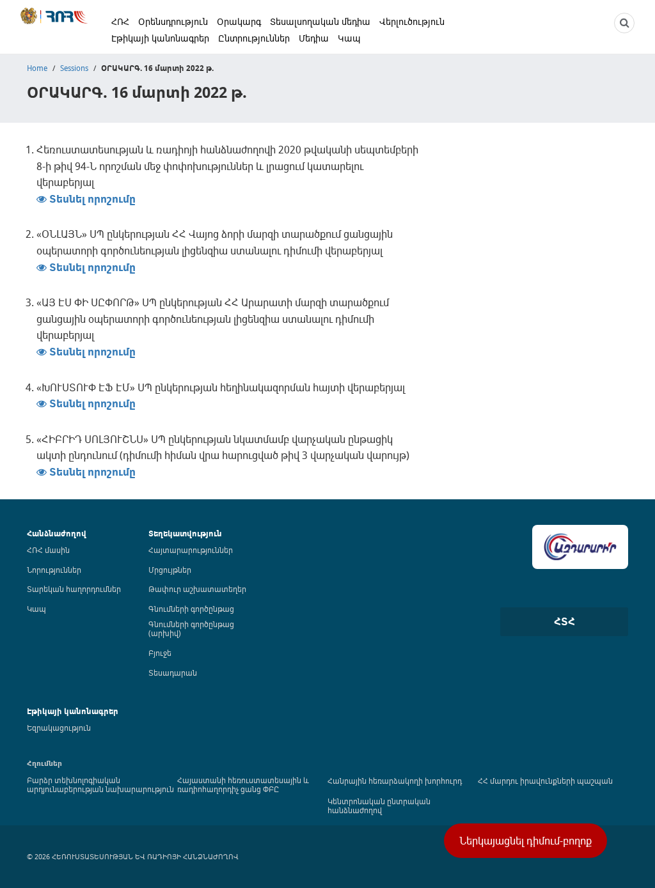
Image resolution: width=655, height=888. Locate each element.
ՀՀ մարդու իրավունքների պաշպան (545, 780)
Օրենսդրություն (173, 21)
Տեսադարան (172, 672)
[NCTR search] (624, 23)
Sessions (74, 68)
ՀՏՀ (564, 621)
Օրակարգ (239, 21)
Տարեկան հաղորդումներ (74, 588)
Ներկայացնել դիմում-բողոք (525, 841)
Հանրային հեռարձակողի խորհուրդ (395, 780)
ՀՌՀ (120, 21)
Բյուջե (159, 652)
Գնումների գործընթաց (191, 608)
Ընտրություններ (254, 38)
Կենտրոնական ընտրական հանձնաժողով (379, 805)
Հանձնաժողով (56, 533)
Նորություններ (54, 569)
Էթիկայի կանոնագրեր (160, 38)
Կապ (349, 38)
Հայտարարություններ (190, 549)
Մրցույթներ (169, 569)
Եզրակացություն (59, 727)
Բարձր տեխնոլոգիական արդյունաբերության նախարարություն (100, 784)
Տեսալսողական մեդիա (320, 21)
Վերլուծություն (412, 21)
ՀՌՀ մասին (48, 549)
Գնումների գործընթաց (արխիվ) (191, 628)
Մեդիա (314, 38)
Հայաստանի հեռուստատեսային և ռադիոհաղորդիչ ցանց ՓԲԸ (243, 784)
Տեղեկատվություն (185, 533)
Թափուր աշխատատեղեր (197, 588)
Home (37, 68)
